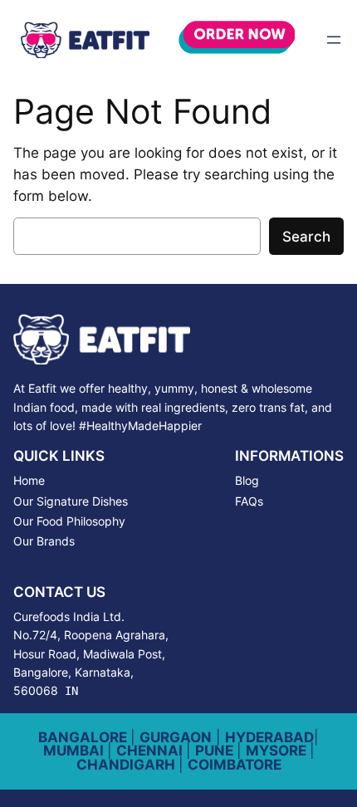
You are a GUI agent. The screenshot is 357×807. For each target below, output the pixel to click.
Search (306, 236)
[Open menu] (334, 40)
